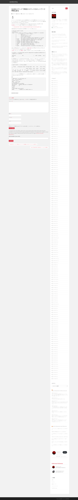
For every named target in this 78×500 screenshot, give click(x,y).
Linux (27, 13)
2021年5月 (55, 204)
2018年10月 (55, 260)
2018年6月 (55, 268)
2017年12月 (55, 279)
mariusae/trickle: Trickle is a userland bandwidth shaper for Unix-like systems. (27, 26)
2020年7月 (55, 223)
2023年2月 (55, 167)
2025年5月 (55, 111)
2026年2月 (55, 93)
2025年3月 (55, 115)
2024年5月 (55, 136)
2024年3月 (55, 140)
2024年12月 (55, 121)
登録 (52, 479)
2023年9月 (55, 153)
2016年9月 (55, 308)
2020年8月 (55, 221)
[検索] (66, 8)
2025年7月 (55, 107)
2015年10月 (55, 326)
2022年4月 (55, 186)
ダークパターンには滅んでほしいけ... (58, 428)
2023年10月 (55, 150)
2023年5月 (55, 161)
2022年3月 (55, 188)
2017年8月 (55, 287)
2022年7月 (55, 179)
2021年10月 (55, 196)
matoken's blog (14, 2)
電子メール (59, 23)
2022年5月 (55, 184)
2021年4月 (55, 206)
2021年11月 (55, 194)
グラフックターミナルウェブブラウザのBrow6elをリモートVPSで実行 (58, 35)
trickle (17, 93)
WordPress (67, 498)
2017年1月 (55, 302)
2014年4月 (55, 355)
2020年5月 (55, 227)
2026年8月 (55, 80)
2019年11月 (55, 235)
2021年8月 (55, 198)
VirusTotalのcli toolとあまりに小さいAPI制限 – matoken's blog (59, 73)
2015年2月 (55, 341)
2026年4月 (55, 88)
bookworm (23, 13)
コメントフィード (55, 486)
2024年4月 (55, 138)
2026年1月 (55, 95)
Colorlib (61, 498)
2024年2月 (55, 142)
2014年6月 (55, 351)
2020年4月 (55, 229)
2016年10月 (55, 306)
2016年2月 (55, 318)
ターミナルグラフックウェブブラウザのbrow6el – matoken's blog (60, 55)
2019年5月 (55, 248)
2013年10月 (55, 368)
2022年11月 (55, 173)
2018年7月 (55, 266)
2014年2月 (55, 360)
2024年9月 (55, 128)
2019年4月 (55, 250)
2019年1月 (55, 254)
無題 (52, 393)
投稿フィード (54, 484)
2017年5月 (55, 293)
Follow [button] (65, 452)
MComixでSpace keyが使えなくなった (58, 37)
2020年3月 (55, 231)
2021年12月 (55, 192)
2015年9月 (55, 328)
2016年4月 (55, 314)
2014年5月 (55, 353)
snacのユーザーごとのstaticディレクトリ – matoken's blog (59, 68)
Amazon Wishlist (54, 26)
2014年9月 (55, 345)
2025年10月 (55, 101)
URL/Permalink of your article (14, 136)
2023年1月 (55, 169)
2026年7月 (55, 82)
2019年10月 (55, 237)
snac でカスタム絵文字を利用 (58, 67)
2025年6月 (55, 109)
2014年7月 (55, 349)
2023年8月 (55, 155)
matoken (18, 13)
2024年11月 (55, 124)
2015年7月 (55, 333)
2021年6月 (55, 202)
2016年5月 (55, 312)
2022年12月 (55, 171)
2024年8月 (55, 130)
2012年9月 (55, 376)
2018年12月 (55, 256)
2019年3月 (55, 252)
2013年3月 (55, 374)
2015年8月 (55, 331)
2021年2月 (55, 210)
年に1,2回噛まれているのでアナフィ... (58, 438)
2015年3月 (55, 339)
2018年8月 (55, 264)
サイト (10, 121)
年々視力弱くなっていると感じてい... (58, 433)
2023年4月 (55, 163)
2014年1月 (55, 362)
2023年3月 (55, 165)
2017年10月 (55, 283)
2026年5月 (55, 86)
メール (10, 117)
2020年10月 (55, 219)
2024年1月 (55, 144)
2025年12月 (55, 97)
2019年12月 (55, 233)
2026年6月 (55, 84)
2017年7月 (55, 289)
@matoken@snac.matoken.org (60, 426)
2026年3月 (55, 90)
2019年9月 (55, 239)
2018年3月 (55, 273)
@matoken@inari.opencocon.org (59, 390)
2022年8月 (55, 177)
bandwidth (13, 93)
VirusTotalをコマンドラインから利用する (60, 71)
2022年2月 (55, 190)
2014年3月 (55, 357)
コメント (11, 101)
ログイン (53, 481)
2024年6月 (55, 134)
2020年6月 (55, 225)
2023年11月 (55, 148)
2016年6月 (55, 310)
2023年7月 (55, 157)
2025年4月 (55, 113)
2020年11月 (55, 217)
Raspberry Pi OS (31, 13)
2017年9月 (55, 285)
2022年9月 (55, 175)
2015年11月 (55, 324)
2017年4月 (55, 295)
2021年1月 (55, 213)
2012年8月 (55, 378)
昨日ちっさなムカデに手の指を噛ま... (58, 441)
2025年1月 (55, 119)
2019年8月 (55, 242)
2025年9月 (55, 103)
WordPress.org (54, 488)
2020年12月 (55, 215)
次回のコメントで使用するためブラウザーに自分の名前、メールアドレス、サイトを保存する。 (25, 126)
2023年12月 (55, 146)
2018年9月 (55, 262)
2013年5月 (55, 370)
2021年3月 (55, 208)
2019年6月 (55, 246)
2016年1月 (55, 320)
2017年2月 (55, 299)
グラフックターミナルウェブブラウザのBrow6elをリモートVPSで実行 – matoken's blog (59, 59)
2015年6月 (55, 335)
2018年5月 (55, 271)
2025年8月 (55, 105)
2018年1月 (55, 277)
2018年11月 (55, 258)
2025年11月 (55, 99)
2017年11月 (55, 281)
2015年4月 (55, 337)
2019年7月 (55, 244)
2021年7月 (55, 200)
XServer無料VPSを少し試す (57, 58)
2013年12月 (55, 364)
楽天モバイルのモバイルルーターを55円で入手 (59, 43)
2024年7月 (55, 132)
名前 (10, 113)
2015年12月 (55, 322)
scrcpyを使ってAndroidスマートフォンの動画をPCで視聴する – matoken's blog (59, 64)
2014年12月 (55, 343)
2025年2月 (55, 117)
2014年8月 (55, 347)
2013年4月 (55, 372)
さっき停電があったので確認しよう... (58, 444)
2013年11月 (55, 366)
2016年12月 (55, 304)
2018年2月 (55, 275)
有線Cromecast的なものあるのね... (57, 436)
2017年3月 (55, 297)
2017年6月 (55, 291)
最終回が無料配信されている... (57, 431)
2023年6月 (55, 159)
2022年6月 (55, 182)
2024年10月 (55, 126)
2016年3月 (55, 316)
